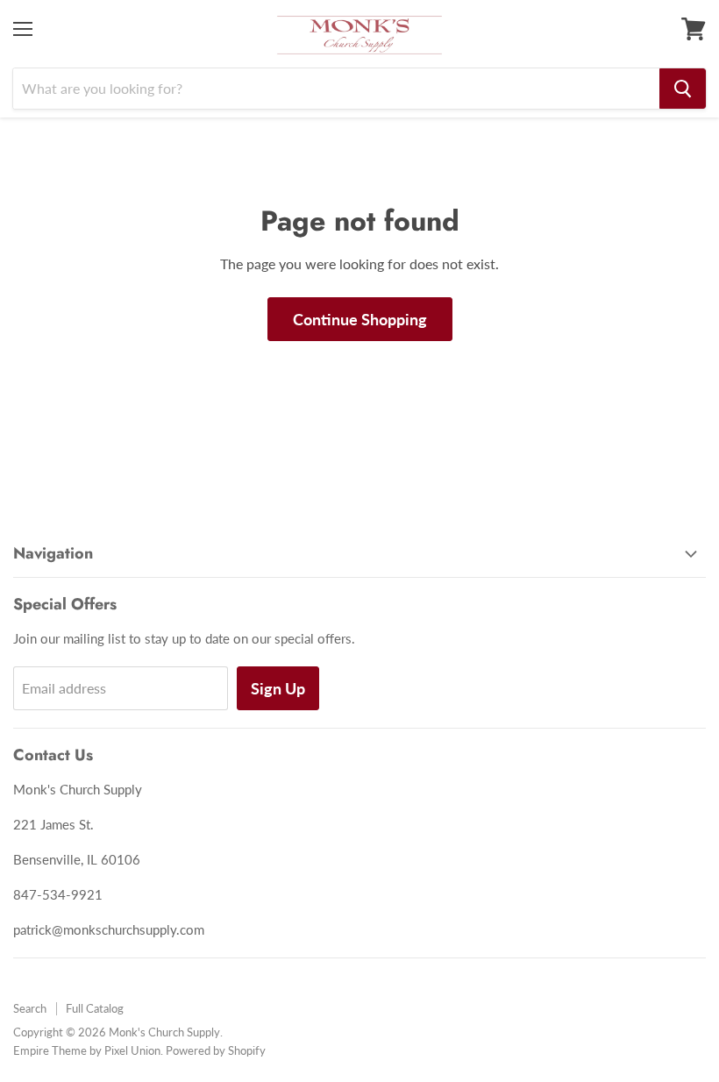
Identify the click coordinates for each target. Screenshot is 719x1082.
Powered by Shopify (216, 1050)
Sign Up (278, 688)
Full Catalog (95, 1008)
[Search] (682, 88)
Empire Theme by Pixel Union (86, 1050)
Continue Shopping (360, 319)
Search (29, 1008)
